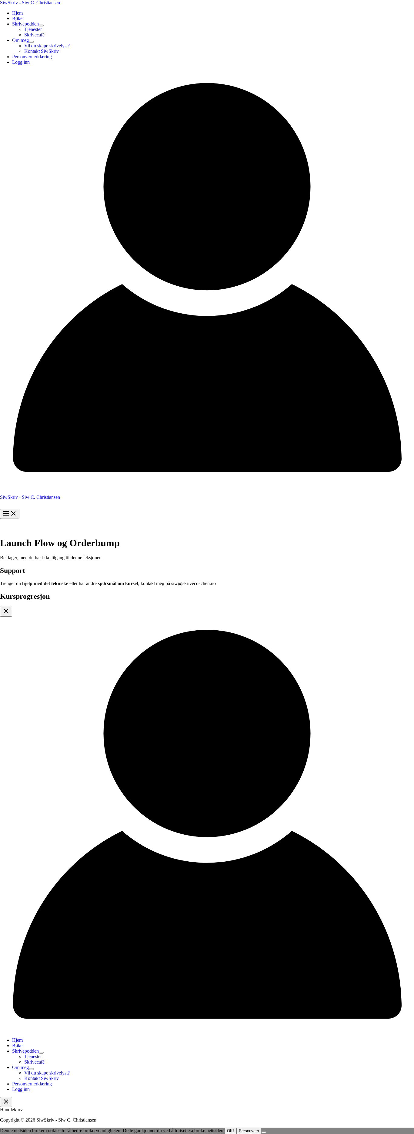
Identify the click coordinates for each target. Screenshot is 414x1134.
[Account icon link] (207, 482)
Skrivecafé (34, 34)
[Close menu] (6, 612)
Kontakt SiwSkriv (41, 51)
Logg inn (21, 62)
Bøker (18, 18)
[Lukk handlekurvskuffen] (6, 1102)
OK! (230, 1131)
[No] (263, 1132)
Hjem (17, 12)
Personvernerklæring (32, 56)
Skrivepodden (25, 23)
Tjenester (33, 29)
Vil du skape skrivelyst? (47, 45)
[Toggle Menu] (41, 25)
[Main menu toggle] (9, 514)
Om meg (20, 40)
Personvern (249, 1131)
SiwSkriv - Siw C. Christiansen (30, 2)
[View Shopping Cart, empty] (207, 490)
